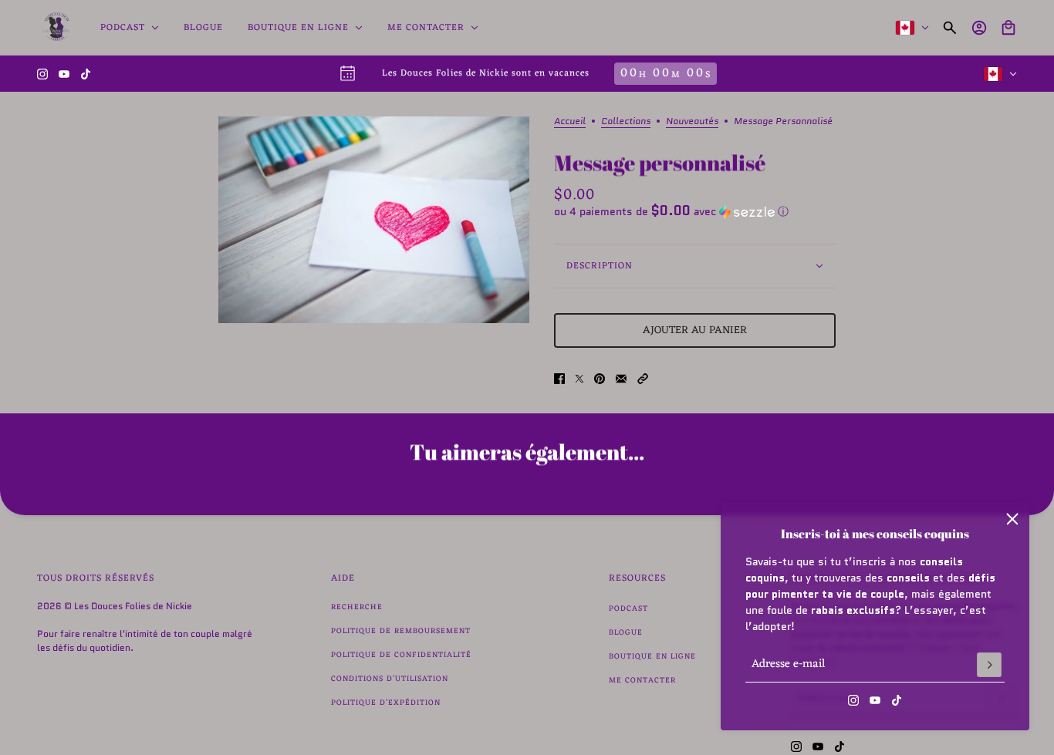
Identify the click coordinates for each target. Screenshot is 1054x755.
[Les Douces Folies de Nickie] (56, 27)
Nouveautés (692, 121)
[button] (695, 211)
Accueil (570, 121)
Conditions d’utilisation (389, 679)
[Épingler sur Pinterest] (599, 378)
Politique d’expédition (386, 702)
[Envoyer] (989, 664)
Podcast (628, 608)
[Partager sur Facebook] (559, 378)
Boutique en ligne (652, 656)
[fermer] (1012, 519)
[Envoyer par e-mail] (621, 378)
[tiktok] (85, 74)
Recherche (357, 607)
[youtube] (64, 74)
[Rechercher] (949, 27)
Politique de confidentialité (401, 655)
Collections (625, 121)
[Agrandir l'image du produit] (373, 219)
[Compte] (979, 27)
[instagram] (42, 74)
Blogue (626, 632)
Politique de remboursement (401, 631)
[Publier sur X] (579, 379)
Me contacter (642, 680)
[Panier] (1008, 27)
